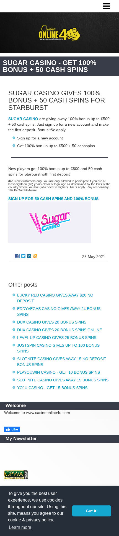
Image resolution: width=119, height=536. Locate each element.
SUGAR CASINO (23, 119)
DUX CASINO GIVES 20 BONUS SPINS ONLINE (59, 330)
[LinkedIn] (29, 256)
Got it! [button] (92, 511)
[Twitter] (23, 256)
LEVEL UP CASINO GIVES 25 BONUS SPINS (56, 337)
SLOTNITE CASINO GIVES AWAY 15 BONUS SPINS (62, 380)
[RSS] (35, 256)
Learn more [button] (20, 527)
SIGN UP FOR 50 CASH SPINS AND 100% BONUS (53, 198)
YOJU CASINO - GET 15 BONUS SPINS (52, 388)
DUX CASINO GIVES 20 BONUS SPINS (51, 322)
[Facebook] (17, 256)
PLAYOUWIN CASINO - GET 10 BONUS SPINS (58, 372)
